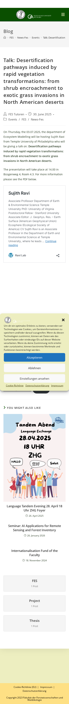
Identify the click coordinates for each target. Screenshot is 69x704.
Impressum (57, 385)
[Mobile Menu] (63, 14)
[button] (63, 320)
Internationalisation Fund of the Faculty (34, 553)
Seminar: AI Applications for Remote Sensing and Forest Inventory (34, 528)
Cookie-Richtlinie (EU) (25, 687)
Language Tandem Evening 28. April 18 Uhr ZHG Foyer (34, 508)
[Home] (4, 37)
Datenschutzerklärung (37, 385)
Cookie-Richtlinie (15, 385)
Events (12, 119)
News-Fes (37, 119)
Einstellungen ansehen (34, 378)
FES (24, 119)
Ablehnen (34, 368)
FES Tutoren (16, 114)
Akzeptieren (34, 357)
